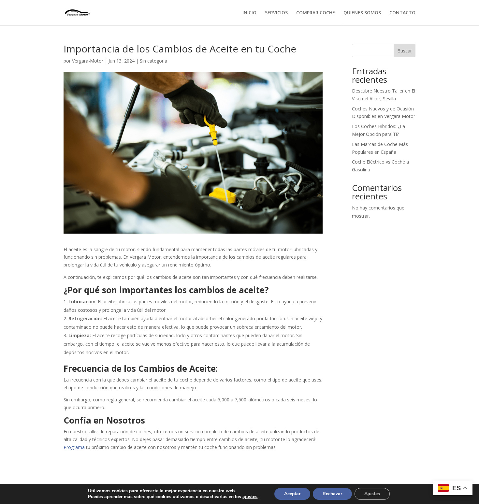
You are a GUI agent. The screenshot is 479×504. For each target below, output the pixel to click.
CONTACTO (402, 13)
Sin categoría (153, 61)
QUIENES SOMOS (362, 13)
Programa (74, 447)
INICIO (249, 13)
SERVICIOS (276, 13)
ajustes (249, 497)
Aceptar (292, 494)
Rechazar (332, 494)
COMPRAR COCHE (315, 13)
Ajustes (372, 494)
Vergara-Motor (87, 61)
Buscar (404, 51)
